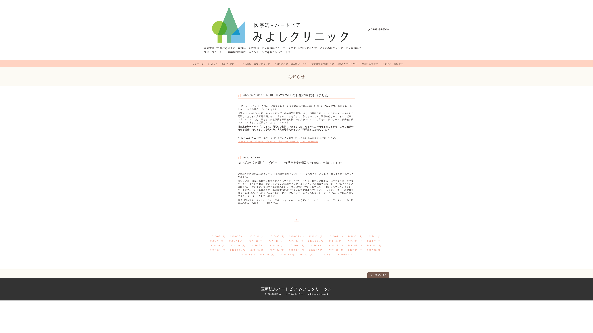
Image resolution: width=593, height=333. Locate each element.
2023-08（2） (238, 250)
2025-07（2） (296, 241)
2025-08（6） (277, 241)
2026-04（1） (297, 236)
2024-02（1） (317, 245)
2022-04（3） (287, 254)
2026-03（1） (317, 236)
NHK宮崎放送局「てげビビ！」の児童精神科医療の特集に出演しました (290, 163)
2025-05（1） (336, 241)
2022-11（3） (356, 250)
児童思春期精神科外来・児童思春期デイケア (334, 63)
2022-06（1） (267, 254)
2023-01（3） (336, 250)
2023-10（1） (374, 245)
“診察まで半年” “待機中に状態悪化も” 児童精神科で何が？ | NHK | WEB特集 (278, 141)
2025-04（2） (355, 241)
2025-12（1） (375, 236)
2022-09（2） (248, 254)
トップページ (197, 63)
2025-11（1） (218, 241)
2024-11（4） (375, 241)
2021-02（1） (345, 254)
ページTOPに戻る (378, 275)
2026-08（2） (218, 236)
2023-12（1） (336, 245)
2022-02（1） (307, 254)
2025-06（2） (316, 241)
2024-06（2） (278, 245)
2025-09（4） (257, 241)
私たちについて (230, 63)
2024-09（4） (219, 245)
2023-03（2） (297, 250)
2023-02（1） (317, 250)
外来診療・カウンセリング (256, 63)
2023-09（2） (218, 250)
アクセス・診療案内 (392, 63)
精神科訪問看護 (370, 63)
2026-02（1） (336, 236)
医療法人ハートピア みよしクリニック (296, 289)
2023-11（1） (355, 245)
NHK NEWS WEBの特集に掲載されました (297, 95)
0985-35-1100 (380, 29)
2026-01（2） (356, 236)
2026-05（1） (277, 236)
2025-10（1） (237, 241)
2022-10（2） (375, 250)
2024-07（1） (258, 245)
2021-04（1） (326, 254)
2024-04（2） (297, 245)
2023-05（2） (258, 250)
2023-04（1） (278, 250)
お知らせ (212, 63)
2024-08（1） (238, 245)
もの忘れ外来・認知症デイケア (290, 63)
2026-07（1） (238, 236)
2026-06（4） (258, 236)
